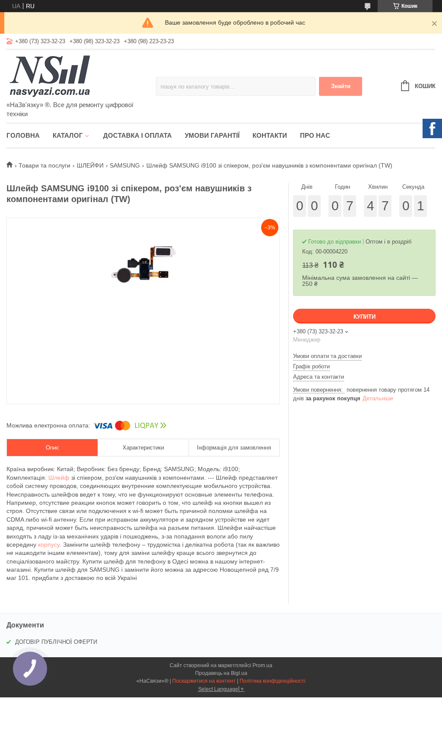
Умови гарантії (212, 135)
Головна (23, 135)
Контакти (270, 135)
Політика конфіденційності (273, 681)
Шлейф (58, 477)
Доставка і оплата (137, 135)
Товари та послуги (44, 165)
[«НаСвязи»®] (81, 76)
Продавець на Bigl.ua (221, 673)
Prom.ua (262, 665)
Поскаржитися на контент (204, 681)
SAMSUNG (125, 165)
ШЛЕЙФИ (90, 165)
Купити (365, 317)
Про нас (315, 135)
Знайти (340, 86)
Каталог (68, 135)
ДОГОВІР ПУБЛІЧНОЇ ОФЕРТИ (56, 642)
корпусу (49, 544)
